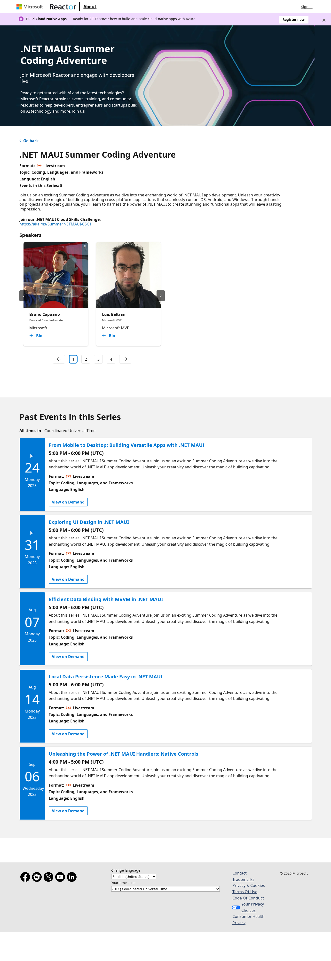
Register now (294, 19)
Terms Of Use (244, 891)
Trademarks (243, 879)
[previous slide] (23, 295)
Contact (239, 873)
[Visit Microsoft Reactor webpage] (63, 6)
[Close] (324, 20)
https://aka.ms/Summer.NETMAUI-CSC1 (55, 224)
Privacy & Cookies (248, 885)
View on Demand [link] (68, 502)
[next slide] (161, 295)
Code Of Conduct (248, 898)
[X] (49, 878)
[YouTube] (61, 878)
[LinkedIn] (73, 878)
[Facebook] (26, 878)
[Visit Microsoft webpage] (30, 6)
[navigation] (59, 359)
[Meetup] (38, 878)
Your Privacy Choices (252, 907)
